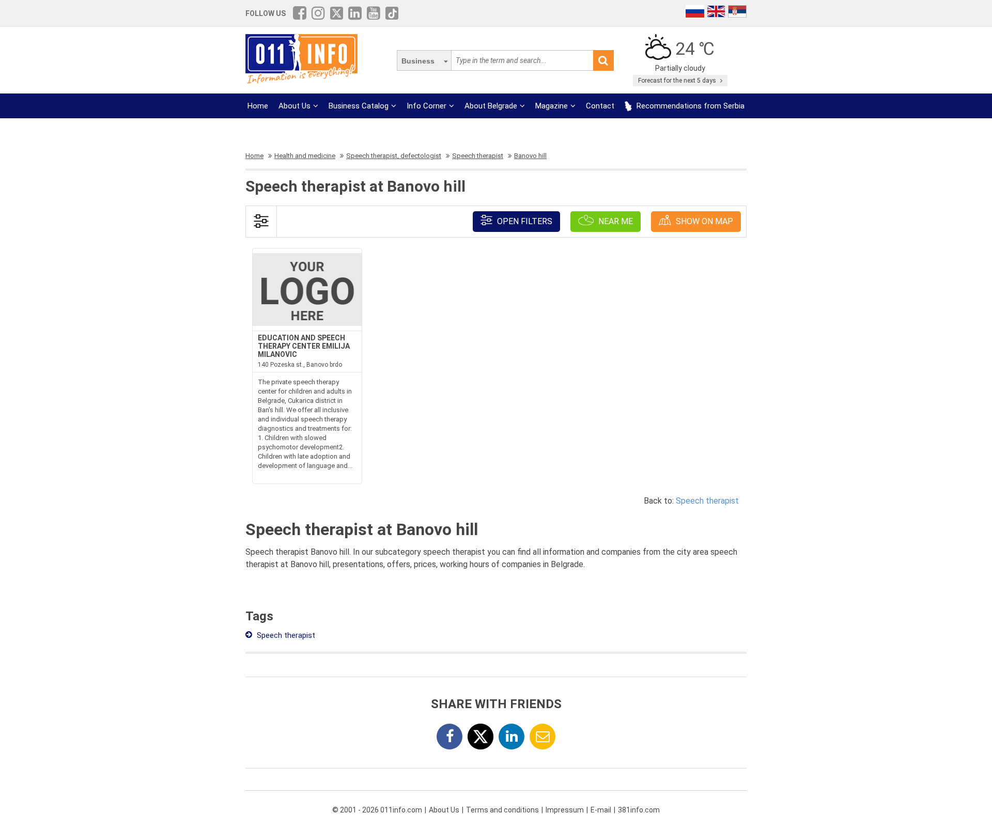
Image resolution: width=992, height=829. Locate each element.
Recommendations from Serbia (689, 106)
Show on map (703, 221)
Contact (600, 106)
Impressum (565, 810)
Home (257, 106)
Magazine (551, 106)
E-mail (601, 810)
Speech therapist (707, 501)
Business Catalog (359, 106)
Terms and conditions (502, 810)
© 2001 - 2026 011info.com (377, 810)
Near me (614, 221)
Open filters (523, 221)
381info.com (639, 810)
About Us (294, 106)
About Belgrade (490, 106)
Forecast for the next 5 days (678, 80)
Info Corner (426, 106)
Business (418, 61)
